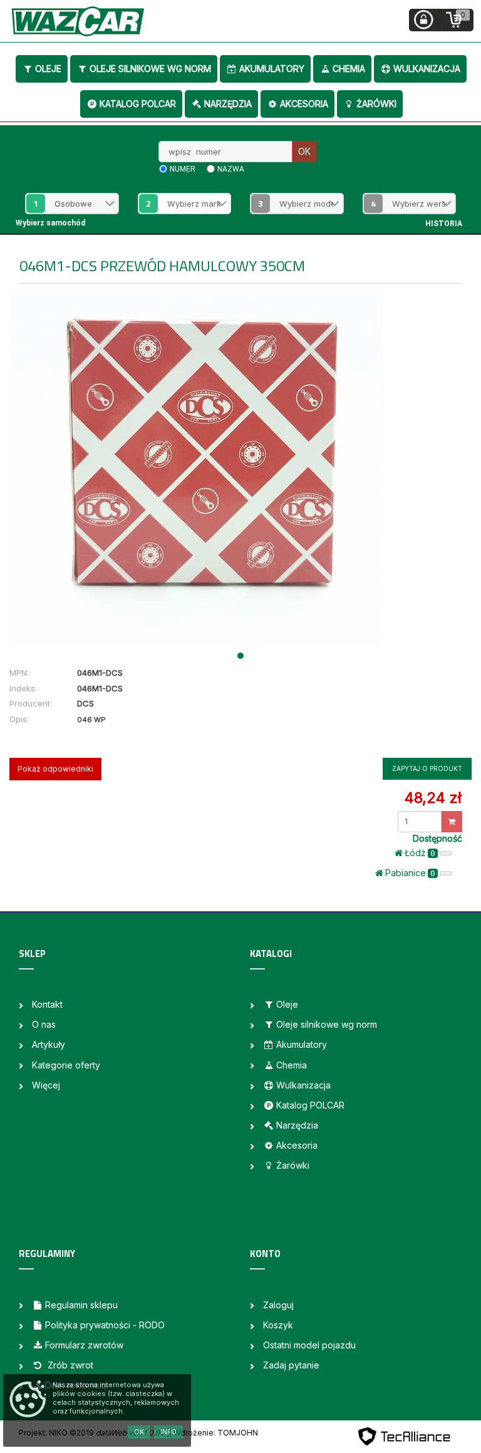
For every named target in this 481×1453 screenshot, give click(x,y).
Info (168, 1431)
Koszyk (278, 1325)
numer (182, 169)
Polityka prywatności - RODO (105, 1325)
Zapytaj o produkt (427, 768)
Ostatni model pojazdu (309, 1345)
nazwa (230, 169)
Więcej (46, 1085)
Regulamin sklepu (81, 1305)
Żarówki (376, 103)
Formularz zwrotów (84, 1345)
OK (304, 151)
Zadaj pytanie (291, 1365)
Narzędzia (228, 103)
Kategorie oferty (66, 1065)
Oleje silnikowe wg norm (150, 68)
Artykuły (48, 1044)
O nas (44, 1024)
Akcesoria (304, 103)
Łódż (420, 852)
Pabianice (410, 872)
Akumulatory (271, 68)
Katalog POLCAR (138, 103)
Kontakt (47, 1004)
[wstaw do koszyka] (452, 821)
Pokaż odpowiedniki (55, 768)
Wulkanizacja (426, 68)
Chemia (349, 68)
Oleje (48, 68)
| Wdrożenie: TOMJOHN (213, 1432)
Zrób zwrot (69, 1365)
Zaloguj (278, 1305)
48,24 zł (433, 798)
